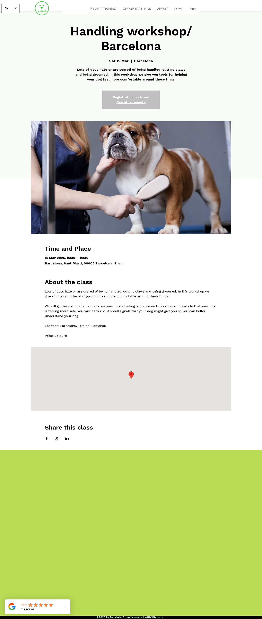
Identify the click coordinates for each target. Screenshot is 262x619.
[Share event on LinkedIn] (67, 438)
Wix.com (157, 617)
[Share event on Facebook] (47, 438)
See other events (131, 102)
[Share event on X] (57, 438)
